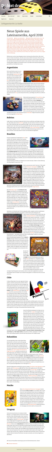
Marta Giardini (30, 47)
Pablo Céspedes (23, 50)
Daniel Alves (24, 42)
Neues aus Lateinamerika (20, 38)
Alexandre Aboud (30, 38)
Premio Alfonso (39, 97)
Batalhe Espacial (19, 39)
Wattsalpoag (12, 52)
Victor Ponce (39, 51)
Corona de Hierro (32, 40)
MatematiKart (14, 48)
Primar (38, 50)
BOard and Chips (31, 39)
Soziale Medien (39, 16)
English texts (3, 19)
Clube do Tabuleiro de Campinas (16, 40)
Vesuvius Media (25, 51)
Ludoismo (41, 46)
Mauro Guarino (25, 48)
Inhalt (18, 16)
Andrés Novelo (36, 38)
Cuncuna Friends (19, 42)
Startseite (3, 16)
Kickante (32, 232)
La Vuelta (17, 46)
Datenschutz (19, 449)
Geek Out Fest (17, 74)
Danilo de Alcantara (31, 42)
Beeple (31, 16)
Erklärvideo (29, 112)
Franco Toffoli (18, 44)
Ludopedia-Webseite (31, 215)
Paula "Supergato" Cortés (32, 50)
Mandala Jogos (20, 47)
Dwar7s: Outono (28, 43)
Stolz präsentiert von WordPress (29, 449)
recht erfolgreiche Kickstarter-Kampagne (31, 389)
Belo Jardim (25, 39)
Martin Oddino (35, 47)
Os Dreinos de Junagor (15, 50)
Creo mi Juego (12, 42)
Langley (33, 46)
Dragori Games (9, 43)
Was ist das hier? (11, 16)
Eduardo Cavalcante (35, 43)
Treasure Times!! (13, 51)
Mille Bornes (31, 48)
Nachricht (21, 122)
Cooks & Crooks (25, 40)
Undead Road (19, 51)
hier (8, 80)
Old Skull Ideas (19, 114)
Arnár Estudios (13, 39)
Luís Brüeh (37, 46)
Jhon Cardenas (13, 46)
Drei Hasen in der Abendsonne (18, 43)
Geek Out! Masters (24, 44)
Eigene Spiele (25, 16)
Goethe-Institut (31, 44)
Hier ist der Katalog (34, 127)
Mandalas (25, 47)
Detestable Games (38, 42)
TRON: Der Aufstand (32, 375)
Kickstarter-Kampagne (32, 166)
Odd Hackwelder (39, 48)
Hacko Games (37, 44)
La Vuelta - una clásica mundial (25, 46)
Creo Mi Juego (34, 369)
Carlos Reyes (37, 39)
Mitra (35, 48)
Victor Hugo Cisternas (32, 51)
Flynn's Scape (12, 44)
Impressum (11, 19)
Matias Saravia (19, 48)
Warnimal (9, 423)
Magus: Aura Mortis (13, 47)
